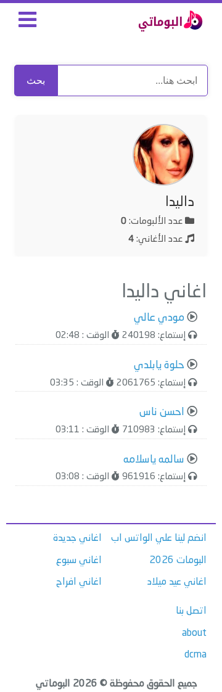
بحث (36, 80)
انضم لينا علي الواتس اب (159, 538)
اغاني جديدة (77, 538)
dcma (195, 655)
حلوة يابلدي (159, 365)
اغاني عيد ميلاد (177, 582)
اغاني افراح (79, 582)
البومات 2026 (178, 561)
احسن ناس (161, 412)
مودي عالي (159, 318)
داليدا (179, 202)
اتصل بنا (191, 611)
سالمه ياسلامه (153, 460)
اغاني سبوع (79, 561)
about (194, 633)
